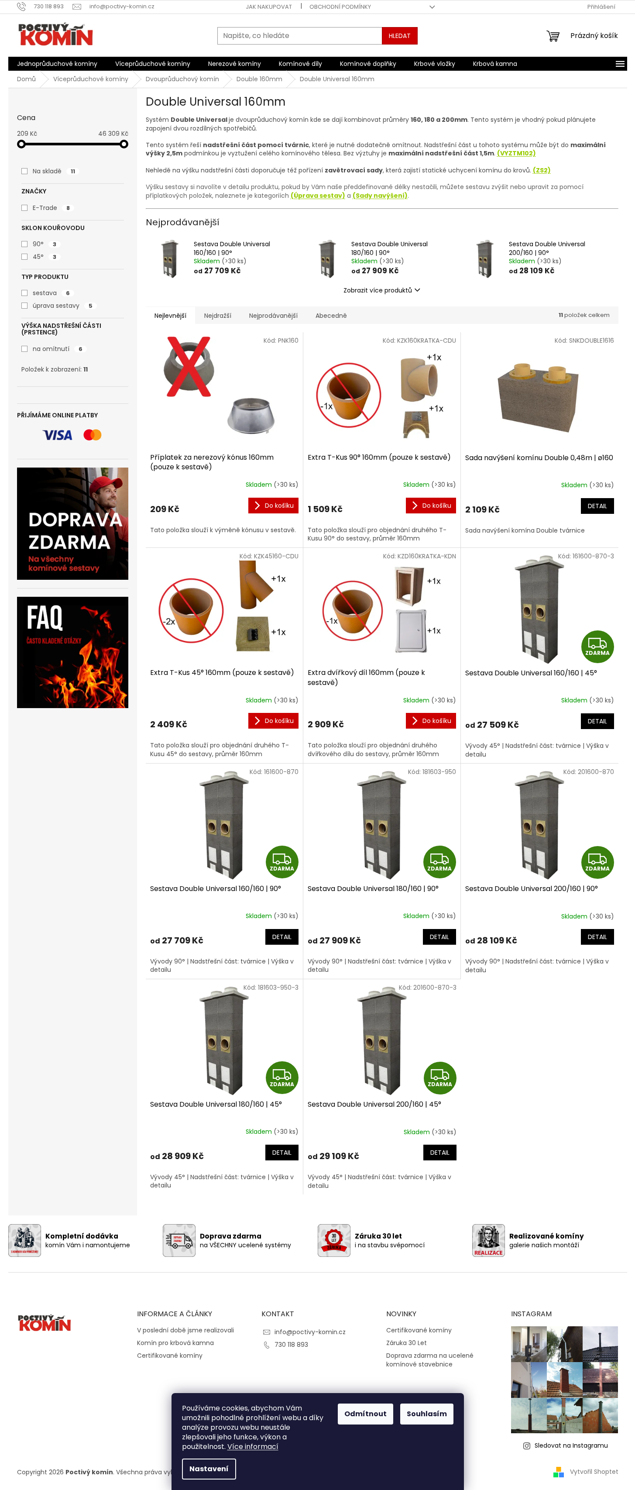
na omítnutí (57, 348)
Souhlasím (427, 1414)
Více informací (252, 1447)
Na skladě (54, 171)
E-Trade (51, 207)
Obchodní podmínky (340, 7)
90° (44, 244)
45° (44, 256)
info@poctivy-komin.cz (310, 1332)
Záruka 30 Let (406, 1343)
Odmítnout (365, 1414)
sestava (51, 293)
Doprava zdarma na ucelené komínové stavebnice (430, 1360)
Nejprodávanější (273, 315)
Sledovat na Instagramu (571, 1445)
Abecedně (331, 315)
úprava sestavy (63, 305)
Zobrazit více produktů (377, 290)
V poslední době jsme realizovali (185, 1330)
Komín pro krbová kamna (175, 1343)
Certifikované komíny (170, 1356)
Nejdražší (217, 315)
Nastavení (209, 1469)
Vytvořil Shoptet (594, 1471)
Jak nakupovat (269, 7)
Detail (597, 506)
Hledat (400, 35)
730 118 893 (291, 1344)
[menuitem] (57, 64)
